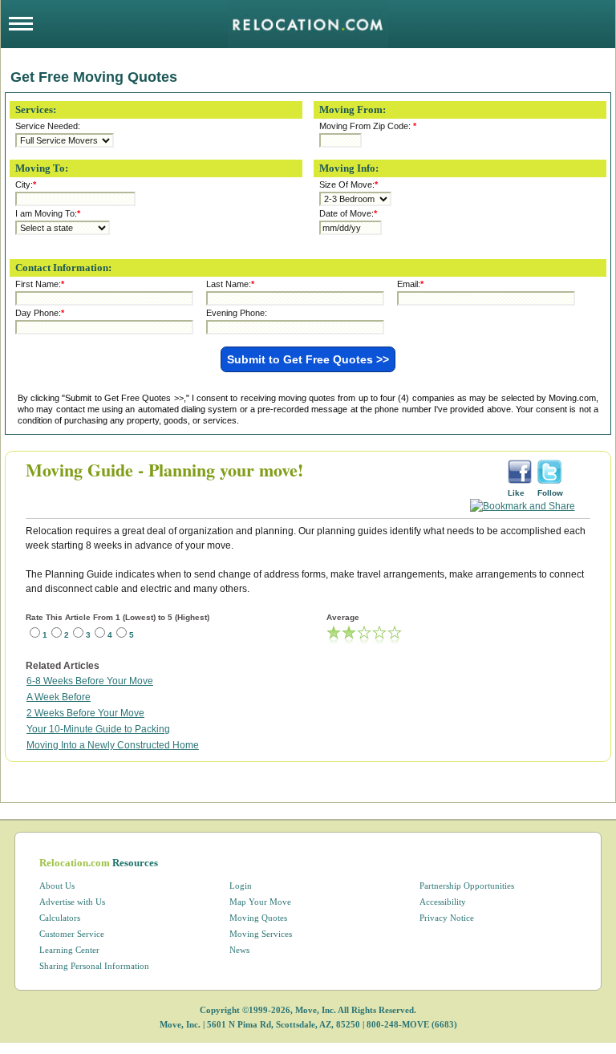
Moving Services (260, 933)
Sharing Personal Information (94, 966)
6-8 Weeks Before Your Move (89, 681)
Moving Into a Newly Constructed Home (112, 745)
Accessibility (442, 901)
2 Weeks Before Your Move (85, 713)
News (239, 950)
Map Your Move (260, 901)
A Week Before (58, 697)
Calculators (59, 917)
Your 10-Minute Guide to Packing (98, 729)
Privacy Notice (446, 917)
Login (240, 885)
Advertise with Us (72, 901)
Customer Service (71, 933)
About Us (57, 885)
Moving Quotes (258, 917)
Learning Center (69, 950)
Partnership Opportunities (466, 885)
